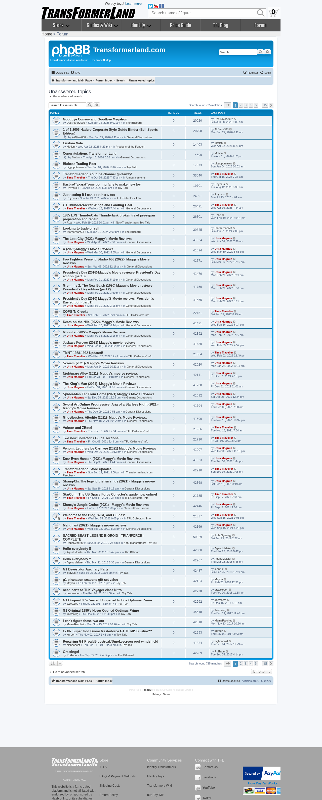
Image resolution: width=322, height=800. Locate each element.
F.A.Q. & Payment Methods (117, 776)
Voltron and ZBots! (77, 428)
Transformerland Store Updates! (87, 469)
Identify (138, 25)
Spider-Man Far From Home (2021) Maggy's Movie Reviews (108, 394)
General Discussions (139, 137)
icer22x (71, 572)
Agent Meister (75, 552)
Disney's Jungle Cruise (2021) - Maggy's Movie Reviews (106, 505)
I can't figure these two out (83, 621)
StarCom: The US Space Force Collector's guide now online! (110, 494)
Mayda (71, 583)
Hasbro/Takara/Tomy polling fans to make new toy (102, 184)
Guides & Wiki (100, 25)
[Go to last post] (235, 118)
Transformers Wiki (159, 785)
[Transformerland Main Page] (71, 50)
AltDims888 (79, 137)
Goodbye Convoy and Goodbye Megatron (95, 119)
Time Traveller (76, 177)
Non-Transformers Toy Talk (133, 222)
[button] (227, 105)
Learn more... (135, 4)
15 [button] (265, 105)
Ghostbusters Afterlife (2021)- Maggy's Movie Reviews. (105, 417)
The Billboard (134, 122)
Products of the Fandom (130, 146)
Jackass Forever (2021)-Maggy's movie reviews (99, 342)
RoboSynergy (75, 542)
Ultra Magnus (75, 242)
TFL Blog (220, 25)
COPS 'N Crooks (75, 312)
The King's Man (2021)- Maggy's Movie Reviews (99, 384)
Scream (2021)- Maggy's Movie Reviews (93, 363)
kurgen (71, 634)
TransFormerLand (75, 762)
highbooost (73, 644)
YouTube (209, 787)
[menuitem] (75, 73)
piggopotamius (75, 167)
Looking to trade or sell (81, 228)
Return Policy (108, 795)
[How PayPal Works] (263, 773)
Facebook (209, 777)
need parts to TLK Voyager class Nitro (92, 590)
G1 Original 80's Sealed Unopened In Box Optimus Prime (107, 600)
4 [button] (251, 105)
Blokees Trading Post (79, 164)
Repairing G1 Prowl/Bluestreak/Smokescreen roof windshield (110, 641)
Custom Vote (73, 143)
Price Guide (180, 25)
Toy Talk (132, 167)
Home (47, 34)
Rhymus (72, 187)
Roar (70, 222)
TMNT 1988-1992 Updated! (83, 353)
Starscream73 (75, 231)
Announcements (136, 177)
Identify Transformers (161, 767)
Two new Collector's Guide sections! (91, 438)
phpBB (148, 689)
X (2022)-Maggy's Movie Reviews (88, 249)
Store (59, 25)
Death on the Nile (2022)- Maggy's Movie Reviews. (101, 322)
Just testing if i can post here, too (89, 195)
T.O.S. (103, 767)
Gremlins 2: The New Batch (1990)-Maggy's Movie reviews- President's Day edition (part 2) (108, 287)
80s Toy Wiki (155, 795)
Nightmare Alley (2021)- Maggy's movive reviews (100, 373)
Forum (261, 25)
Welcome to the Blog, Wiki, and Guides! (94, 515)
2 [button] (241, 105)
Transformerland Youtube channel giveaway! (97, 174)
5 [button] (256, 105)
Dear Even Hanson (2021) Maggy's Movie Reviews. (102, 459)
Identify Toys (155, 776)
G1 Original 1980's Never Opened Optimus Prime (101, 610)
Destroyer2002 (76, 122)
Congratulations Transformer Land (89, 153)
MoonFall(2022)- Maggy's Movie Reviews (94, 332)
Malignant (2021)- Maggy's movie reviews (95, 525)
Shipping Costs (109, 785)
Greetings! (71, 652)
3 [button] (246, 105)
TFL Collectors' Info (129, 198)
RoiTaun (72, 655)
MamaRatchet (75, 624)
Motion (71, 146)
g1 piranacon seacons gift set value (90, 580)
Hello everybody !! (77, 549)
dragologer (73, 593)
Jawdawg (72, 603)
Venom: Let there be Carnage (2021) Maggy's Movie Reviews (109, 448)
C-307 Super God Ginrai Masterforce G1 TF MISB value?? (107, 631)
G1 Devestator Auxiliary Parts (85, 569)
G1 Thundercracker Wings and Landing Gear (97, 205)
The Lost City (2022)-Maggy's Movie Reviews (97, 239)
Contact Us (210, 767)
